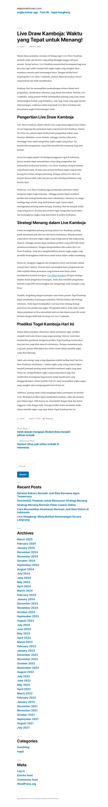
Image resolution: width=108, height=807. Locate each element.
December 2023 (27, 603)
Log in (21, 771)
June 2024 (24, 577)
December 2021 (27, 706)
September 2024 (28, 565)
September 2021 (27, 719)
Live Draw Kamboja (56, 275)
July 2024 (23, 573)
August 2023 (25, 620)
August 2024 (25, 569)
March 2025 (25, 539)
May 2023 (23, 633)
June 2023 (24, 629)
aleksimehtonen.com (29, 8)
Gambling (49, 419)
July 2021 (23, 727)
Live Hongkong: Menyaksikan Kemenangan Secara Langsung (49, 518)
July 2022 (23, 676)
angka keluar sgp (27, 12)
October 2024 (26, 560)
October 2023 (26, 612)
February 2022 (26, 697)
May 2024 (23, 582)
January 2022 (26, 701)
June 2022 (24, 680)
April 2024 (24, 586)
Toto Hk (44, 12)
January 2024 (26, 599)
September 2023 (28, 616)
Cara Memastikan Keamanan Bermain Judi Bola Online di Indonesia (53, 511)
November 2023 (27, 607)
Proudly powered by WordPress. (46, 799)
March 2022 (25, 693)
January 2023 (26, 650)
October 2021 (26, 714)
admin (22, 47)
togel (20, 751)
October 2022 (26, 663)
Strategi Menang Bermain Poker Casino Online (46, 504)
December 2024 (27, 552)
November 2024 (27, 556)
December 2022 (27, 654)
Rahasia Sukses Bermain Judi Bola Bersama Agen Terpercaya (48, 495)
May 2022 (23, 684)
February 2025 (26, 543)
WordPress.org (26, 783)
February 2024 (26, 595)
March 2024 (25, 590)
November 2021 (27, 710)
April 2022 (24, 689)
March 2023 (25, 642)
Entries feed (25, 775)
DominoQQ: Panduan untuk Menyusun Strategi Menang (52, 500)
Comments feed (27, 779)
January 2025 (26, 547)
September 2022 (28, 667)
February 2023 (26, 646)
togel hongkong (60, 12)
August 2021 (25, 723)
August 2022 (25, 672)
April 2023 (24, 637)
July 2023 (23, 624)
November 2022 (27, 659)
